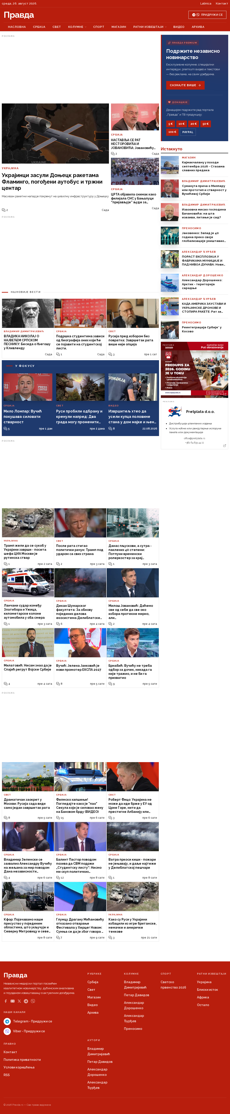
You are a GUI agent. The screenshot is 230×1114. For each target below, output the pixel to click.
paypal (187, 132)
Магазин (119, 27)
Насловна (17, 27)
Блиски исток (207, 989)
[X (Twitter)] (19, 1001)
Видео (179, 27)
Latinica (205, 3)
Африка (203, 997)
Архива (198, 27)
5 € (170, 123)
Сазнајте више (183, 85)
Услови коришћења (19, 1067)
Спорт (98, 27)
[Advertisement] (80, 70)
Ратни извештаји (148, 27)
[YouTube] (12, 1001)
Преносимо (133, 1029)
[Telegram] (26, 1001)
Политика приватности (22, 1059)
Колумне (75, 27)
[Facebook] (6, 1001)
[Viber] (33, 1001)
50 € (206, 123)
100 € (172, 132)
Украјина (204, 982)
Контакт (222, 3)
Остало (203, 1005)
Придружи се (212, 14)
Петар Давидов (136, 995)
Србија (39, 27)
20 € (193, 123)
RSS (7, 1075)
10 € (182, 123)
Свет (57, 27)
